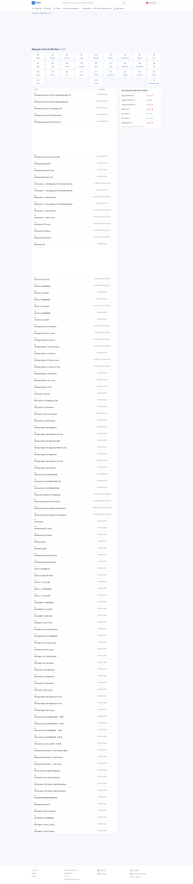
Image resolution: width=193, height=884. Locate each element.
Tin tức (34, 876)
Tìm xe (67, 876)
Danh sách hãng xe (71, 870)
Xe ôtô (34, 873)
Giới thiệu (136, 870)
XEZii (137, 877)
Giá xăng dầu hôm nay (72, 879)
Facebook (103, 874)
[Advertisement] (96, 30)
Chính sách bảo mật (139, 874)
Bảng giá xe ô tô (46, 13)
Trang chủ (35, 13)
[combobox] (93, 3)
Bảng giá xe (68, 873)
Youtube (103, 870)
